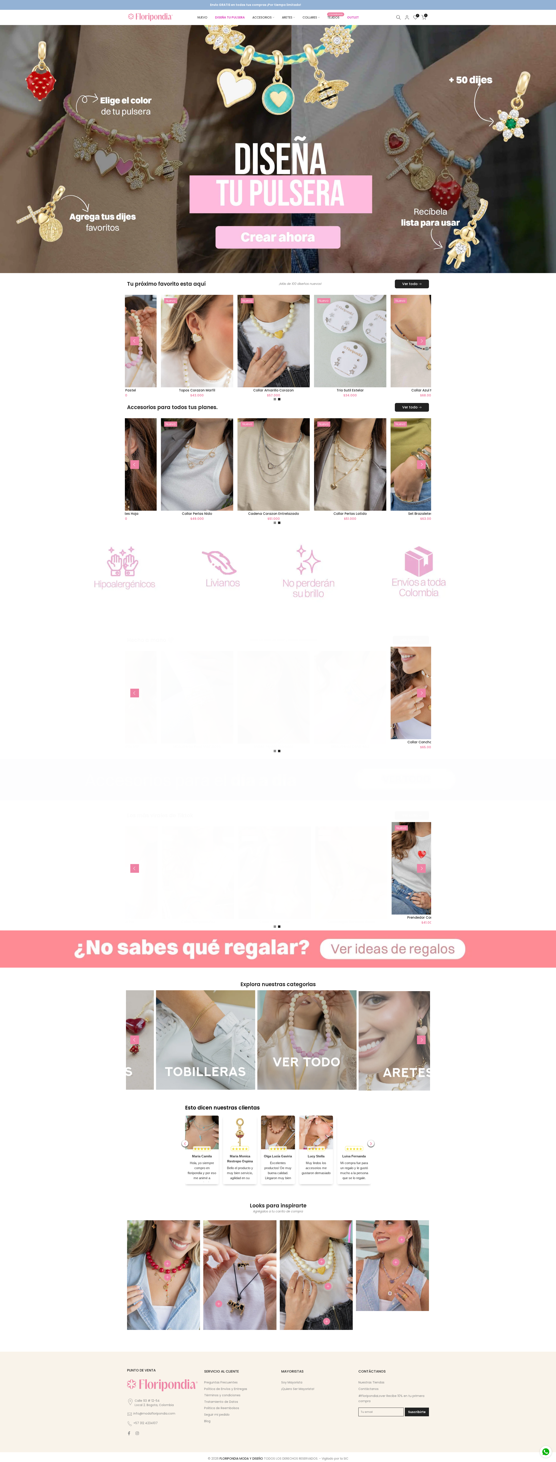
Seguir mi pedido (217, 1413)
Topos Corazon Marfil (156, 389)
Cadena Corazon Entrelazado (232, 512)
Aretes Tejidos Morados (233, 745)
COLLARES (310, 17)
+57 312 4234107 (145, 1422)
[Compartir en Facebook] (129, 1432)
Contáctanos (368, 1387)
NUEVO (202, 17)
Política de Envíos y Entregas (225, 1387)
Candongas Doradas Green (309, 920)
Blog (207, 1420)
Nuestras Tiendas (371, 1381)
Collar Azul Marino (385, 389)
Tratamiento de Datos (221, 1400)
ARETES (287, 17)
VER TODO (409, 638)
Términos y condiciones (222, 1394)
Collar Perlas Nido (156, 512)
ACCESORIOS (262, 17)
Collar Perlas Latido (309, 512)
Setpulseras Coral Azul (309, 745)
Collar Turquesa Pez (156, 920)
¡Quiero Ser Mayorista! (297, 1387)
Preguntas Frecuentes (221, 1381)
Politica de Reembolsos (221, 1407)
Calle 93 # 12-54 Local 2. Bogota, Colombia (154, 1401)
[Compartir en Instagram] (137, 1432)
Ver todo (410, 282)
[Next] (421, 340)
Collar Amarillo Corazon (232, 389)
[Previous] (134, 340)
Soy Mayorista (291, 1381)
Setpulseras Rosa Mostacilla (156, 745)
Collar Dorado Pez (232, 920)
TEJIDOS (335, 17)
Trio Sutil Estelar (309, 389)
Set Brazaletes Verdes (385, 512)
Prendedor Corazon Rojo (385, 916)
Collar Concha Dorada (385, 741)
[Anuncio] (167, 5)
